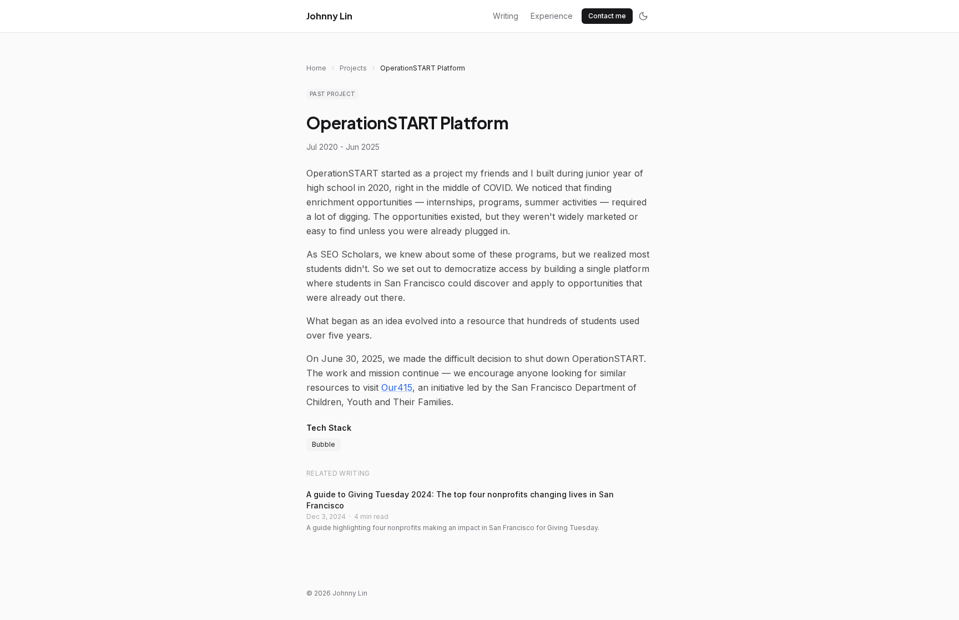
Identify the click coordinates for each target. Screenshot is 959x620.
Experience (552, 16)
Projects (353, 68)
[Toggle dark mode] (643, 16)
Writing (505, 16)
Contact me (607, 16)
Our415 (396, 387)
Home (316, 68)
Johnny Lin (329, 16)
